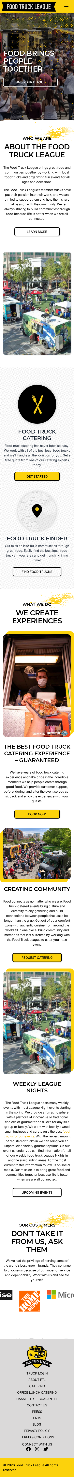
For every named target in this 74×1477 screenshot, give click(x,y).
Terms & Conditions (37, 1437)
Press (37, 1411)
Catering (37, 1386)
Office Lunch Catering (37, 1392)
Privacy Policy (37, 1430)
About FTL (37, 1379)
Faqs (37, 1418)
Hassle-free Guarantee (37, 1398)
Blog (37, 1424)
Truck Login (37, 1373)
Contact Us (37, 1405)
